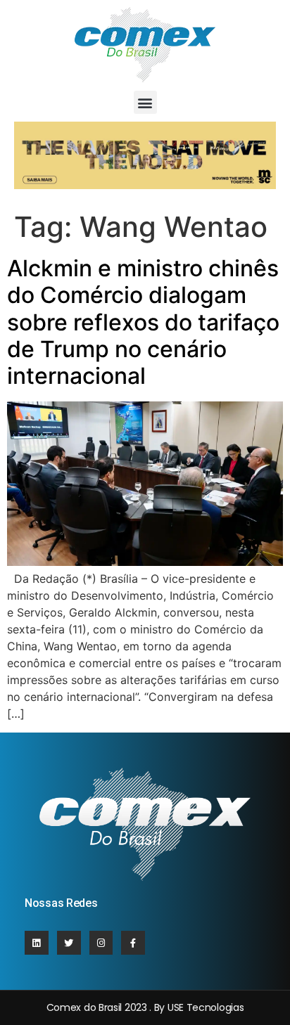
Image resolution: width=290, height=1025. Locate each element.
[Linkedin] (37, 943)
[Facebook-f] (133, 943)
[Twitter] (69, 943)
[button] (145, 102)
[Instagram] (101, 943)
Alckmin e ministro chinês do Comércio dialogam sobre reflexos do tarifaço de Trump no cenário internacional (143, 322)
